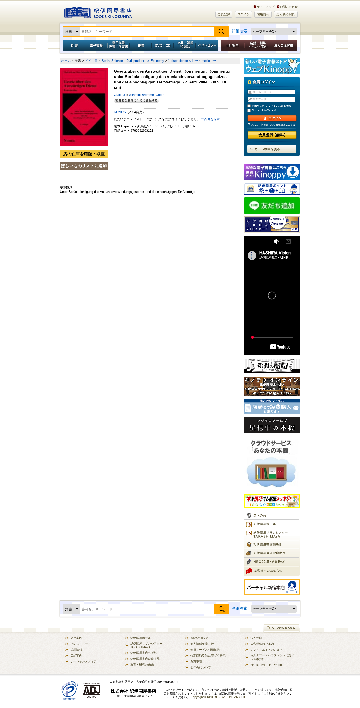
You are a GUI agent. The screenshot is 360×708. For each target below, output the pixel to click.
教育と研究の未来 (142, 664)
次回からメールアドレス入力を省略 (274, 105)
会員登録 (223, 14)
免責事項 (196, 661)
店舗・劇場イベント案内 (257, 45)
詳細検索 (239, 31)
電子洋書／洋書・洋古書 (118, 45)
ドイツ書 (91, 61)
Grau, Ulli (120, 95)
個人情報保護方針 (202, 643)
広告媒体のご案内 (262, 643)
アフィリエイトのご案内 (266, 649)
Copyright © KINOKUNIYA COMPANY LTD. (219, 697)
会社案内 (231, 45)
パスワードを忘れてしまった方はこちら (271, 124)
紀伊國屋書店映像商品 (145, 658)
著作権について (200, 667)
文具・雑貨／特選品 (185, 45)
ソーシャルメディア (83, 661)
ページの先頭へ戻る (281, 628)
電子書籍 (96, 45)
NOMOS (120, 112)
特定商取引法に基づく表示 (208, 655)
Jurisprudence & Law (183, 61)
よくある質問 (285, 14)
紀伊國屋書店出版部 (143, 652)
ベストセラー (207, 45)
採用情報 (263, 14)
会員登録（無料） (272, 135)
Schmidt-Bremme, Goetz (146, 95)
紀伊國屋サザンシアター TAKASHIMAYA (146, 645)
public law (209, 61)
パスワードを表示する (274, 110)
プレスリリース (80, 643)
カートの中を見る (271, 149)
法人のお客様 (284, 45)
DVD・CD (163, 45)
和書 (73, 45)
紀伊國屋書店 (98, 11)
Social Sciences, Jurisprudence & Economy (133, 61)
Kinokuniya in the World (266, 664)
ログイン (243, 14)
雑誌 (141, 45)
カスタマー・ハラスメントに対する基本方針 (272, 657)
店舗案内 (76, 655)
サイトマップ (265, 6)
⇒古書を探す (210, 119)
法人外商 (256, 637)
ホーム (66, 61)
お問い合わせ (289, 6)
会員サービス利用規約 (205, 649)
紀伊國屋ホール (140, 637)
